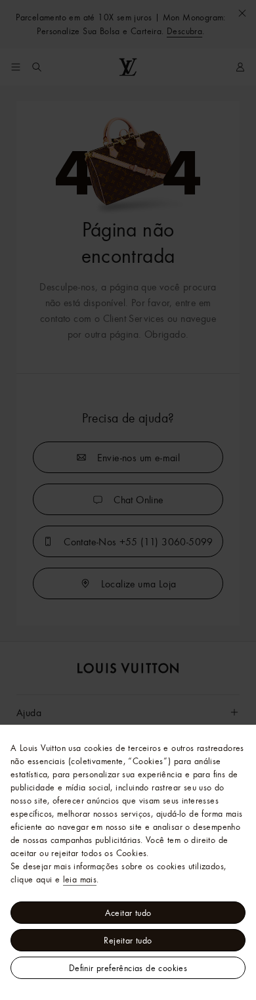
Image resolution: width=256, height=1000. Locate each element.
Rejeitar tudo (128, 940)
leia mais (80, 879)
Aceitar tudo (128, 913)
